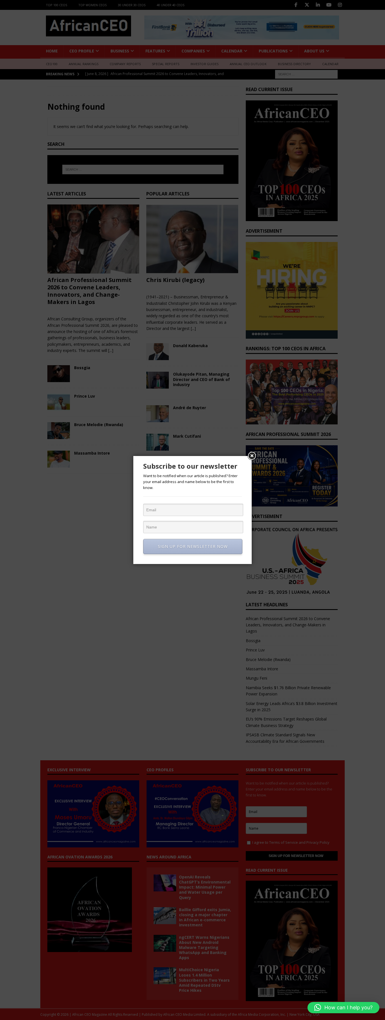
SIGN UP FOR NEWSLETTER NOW (193, 546)
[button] (343, 1007)
